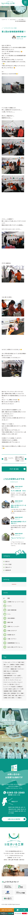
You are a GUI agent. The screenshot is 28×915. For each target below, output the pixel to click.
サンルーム (17, 680)
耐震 (19, 666)
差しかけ (9, 671)
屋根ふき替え (7, 693)
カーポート (6, 680)
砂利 (9, 697)
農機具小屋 (13, 669)
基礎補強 (6, 691)
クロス (12, 666)
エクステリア (18, 677)
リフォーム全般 (16, 675)
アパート (15, 662)
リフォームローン (8, 662)
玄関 (19, 662)
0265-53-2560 (16, 792)
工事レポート (8, 567)
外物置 (22, 664)
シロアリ (13, 673)
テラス (5, 682)
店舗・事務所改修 (8, 675)
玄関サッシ (21, 695)
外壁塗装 (15, 691)
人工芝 (5, 689)
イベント (12, 677)
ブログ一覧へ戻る (14, 469)
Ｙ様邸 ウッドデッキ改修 (8, 459)
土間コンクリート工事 (18, 689)
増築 (10, 691)
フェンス (20, 682)
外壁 (22, 662)
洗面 (13, 695)
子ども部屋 (6, 666)
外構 (19, 691)
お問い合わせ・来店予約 (7, 910)
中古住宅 (13, 686)
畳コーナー (6, 664)
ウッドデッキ (20, 669)
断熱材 (5, 695)
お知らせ (7, 561)
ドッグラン (14, 682)
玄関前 (5, 697)
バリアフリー (7, 669)
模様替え (12, 664)
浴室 (16, 695)
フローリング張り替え (9, 684)
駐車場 (17, 664)
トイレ (9, 682)
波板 (9, 695)
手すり (18, 693)
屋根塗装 (13, 693)
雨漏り (19, 697)
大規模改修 (6, 677)
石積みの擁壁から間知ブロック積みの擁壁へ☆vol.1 (19, 459)
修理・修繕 (15, 671)
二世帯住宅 (19, 686)
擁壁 (22, 693)
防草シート (14, 697)
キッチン (12, 680)
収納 (16, 666)
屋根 (5, 671)
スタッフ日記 (8, 564)
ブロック (17, 684)
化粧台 (10, 689)
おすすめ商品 (7, 673)
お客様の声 (8, 570)
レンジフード (7, 686)
